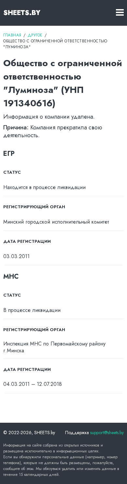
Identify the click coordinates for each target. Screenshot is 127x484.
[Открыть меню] (120, 12)
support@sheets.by (107, 432)
